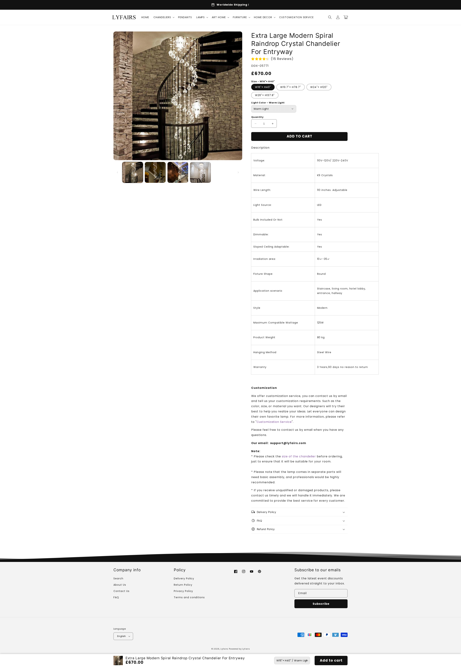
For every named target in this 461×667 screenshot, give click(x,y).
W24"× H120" (319, 87)
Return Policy (183, 585)
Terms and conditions (189, 597)
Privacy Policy (183, 591)
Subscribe (321, 604)
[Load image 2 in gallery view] (155, 172)
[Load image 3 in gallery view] (177, 172)
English (121, 636)
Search (118, 578)
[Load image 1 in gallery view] (132, 172)
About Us (119, 585)
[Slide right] (238, 172)
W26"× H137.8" (265, 95)
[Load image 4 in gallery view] (200, 172)
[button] (163, 17)
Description (260, 148)
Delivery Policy (184, 578)
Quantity (257, 117)
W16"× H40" (263, 87)
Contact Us (121, 591)
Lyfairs (224, 648)
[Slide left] (117, 172)
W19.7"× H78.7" (290, 87)
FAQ (116, 597)
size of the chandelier (299, 456)
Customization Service (274, 422)
